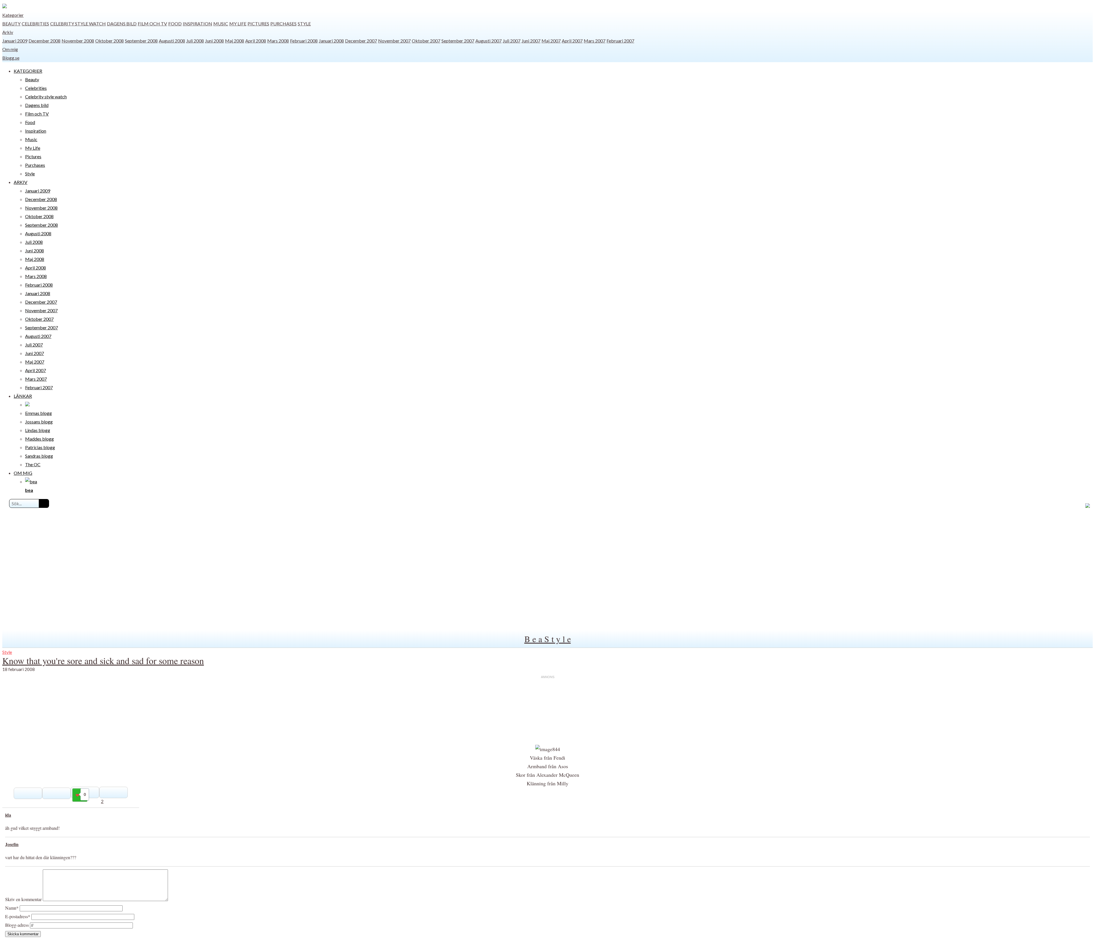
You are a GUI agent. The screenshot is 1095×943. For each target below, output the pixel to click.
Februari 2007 (620, 40)
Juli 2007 (511, 40)
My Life (237, 23)
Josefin (12, 844)
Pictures (258, 23)
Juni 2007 (531, 40)
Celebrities (35, 23)
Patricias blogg (40, 447)
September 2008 (141, 40)
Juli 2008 (195, 40)
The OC (32, 464)
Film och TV (152, 23)
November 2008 (78, 40)
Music (220, 23)
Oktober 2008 (109, 40)
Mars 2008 (278, 40)
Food (175, 23)
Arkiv (7, 32)
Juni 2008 (214, 40)
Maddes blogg (39, 438)
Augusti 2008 (172, 40)
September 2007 (457, 40)
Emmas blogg (38, 413)
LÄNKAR (23, 396)
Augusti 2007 (488, 40)
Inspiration (197, 23)
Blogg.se (10, 57)
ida (8, 815)
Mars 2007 (594, 40)
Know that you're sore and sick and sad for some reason (103, 660)
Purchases (283, 23)
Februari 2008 (304, 40)
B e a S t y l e (547, 638)
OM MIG (23, 473)
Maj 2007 (551, 40)
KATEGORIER (28, 71)
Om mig (10, 49)
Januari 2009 (14, 40)
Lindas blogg (37, 430)
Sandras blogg (39, 456)
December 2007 (361, 40)
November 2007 (394, 40)
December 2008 (44, 40)
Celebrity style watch (78, 23)
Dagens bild (122, 23)
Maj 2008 (234, 40)
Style (304, 23)
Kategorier (13, 15)
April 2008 (255, 40)
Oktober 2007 (426, 40)
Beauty (11, 23)
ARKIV (20, 182)
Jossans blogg (39, 421)
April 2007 (572, 40)
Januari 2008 (331, 40)
